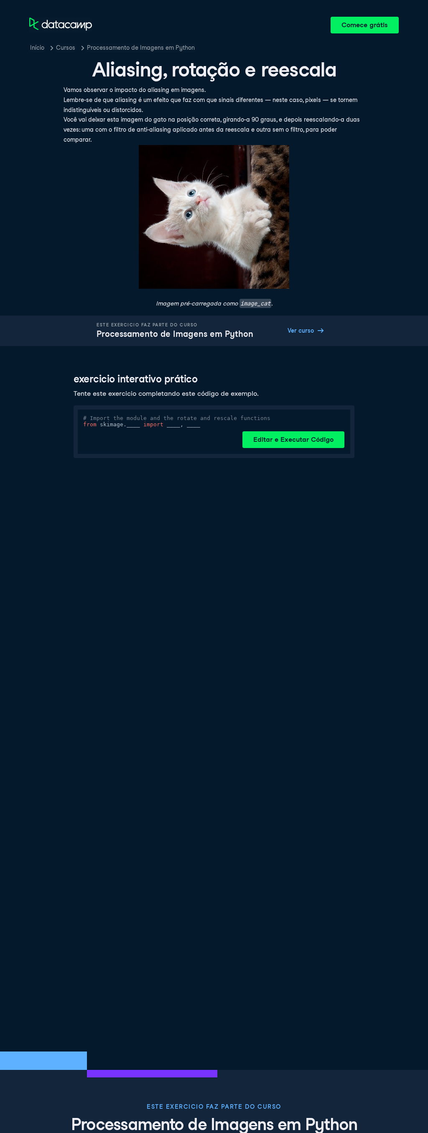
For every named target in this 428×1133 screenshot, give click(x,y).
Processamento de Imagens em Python (141, 47)
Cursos (65, 47)
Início (37, 47)
